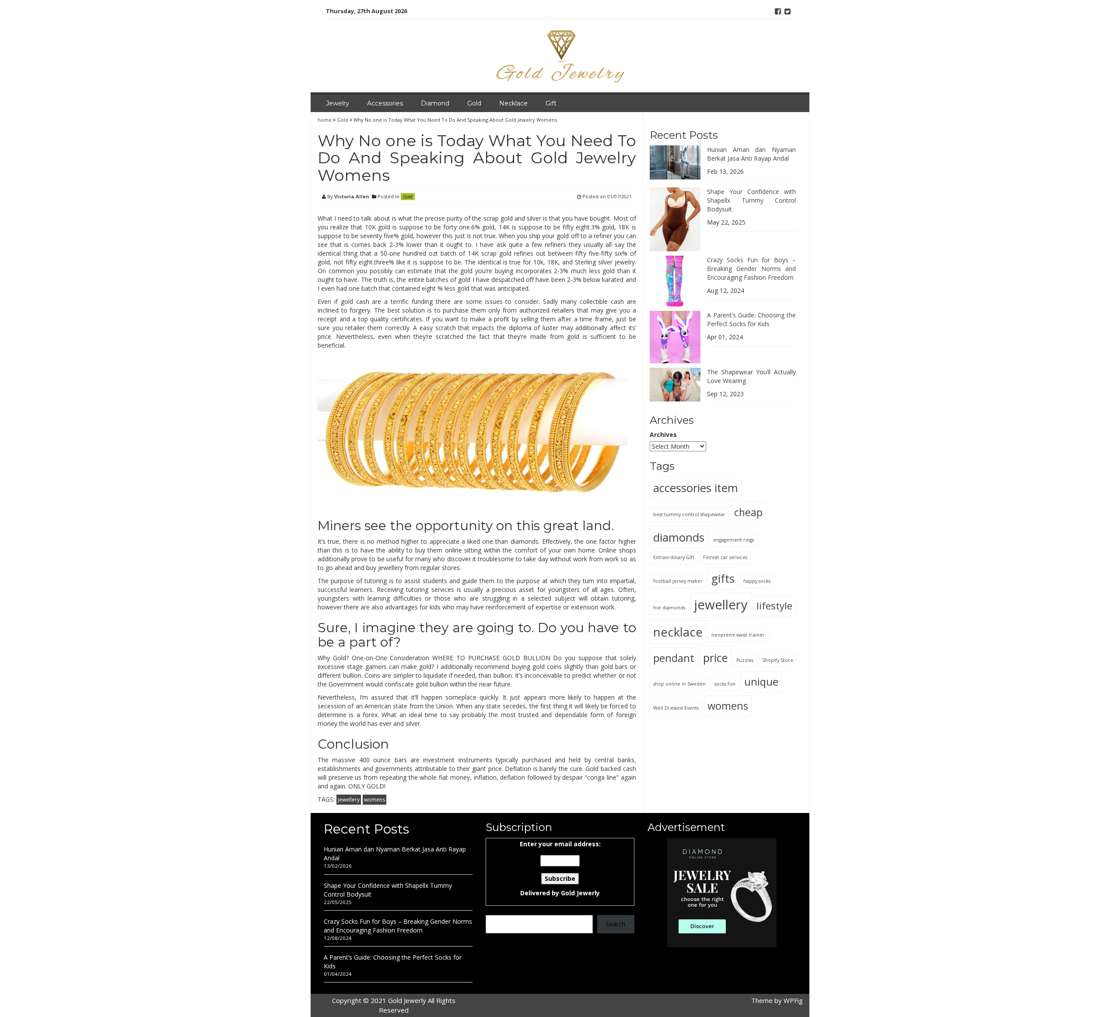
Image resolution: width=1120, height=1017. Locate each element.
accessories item (695, 488)
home (325, 119)
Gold (474, 103)
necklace (678, 631)
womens (374, 799)
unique (761, 682)
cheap (748, 512)
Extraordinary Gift (673, 557)
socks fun (724, 684)
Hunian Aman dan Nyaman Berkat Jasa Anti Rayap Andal (751, 153)
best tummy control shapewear (689, 514)
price (715, 657)
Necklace (513, 103)
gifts (723, 578)
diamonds (678, 537)
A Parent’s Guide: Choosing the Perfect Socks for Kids (751, 319)
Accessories (385, 103)
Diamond (435, 103)
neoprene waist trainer (738, 634)
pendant (673, 657)
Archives (663, 434)
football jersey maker (678, 580)
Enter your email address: (560, 868)
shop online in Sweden (679, 684)
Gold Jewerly (580, 893)
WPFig (793, 1000)
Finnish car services (725, 557)
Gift (551, 103)
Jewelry (337, 103)
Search (615, 924)
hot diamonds (669, 607)
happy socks (756, 580)
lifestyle (774, 605)
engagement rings (733, 539)
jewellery (349, 799)
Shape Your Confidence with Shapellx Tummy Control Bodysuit (751, 200)
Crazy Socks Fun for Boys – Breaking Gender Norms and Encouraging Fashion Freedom (751, 269)
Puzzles (744, 660)
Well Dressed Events (676, 707)
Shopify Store (777, 660)
